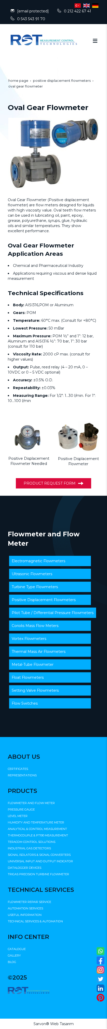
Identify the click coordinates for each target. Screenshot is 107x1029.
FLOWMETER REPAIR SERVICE (29, 902)
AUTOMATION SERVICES (25, 908)
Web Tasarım (62, 1023)
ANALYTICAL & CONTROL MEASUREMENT (37, 829)
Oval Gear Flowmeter (28, 200)
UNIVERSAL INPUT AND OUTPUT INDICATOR (40, 861)
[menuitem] (50, 561)
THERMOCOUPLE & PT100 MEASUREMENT (38, 835)
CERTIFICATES (18, 769)
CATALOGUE (17, 949)
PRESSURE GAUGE (21, 809)
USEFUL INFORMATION (25, 915)
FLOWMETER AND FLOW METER (31, 803)
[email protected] (33, 11)
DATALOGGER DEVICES (24, 868)
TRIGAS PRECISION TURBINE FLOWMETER (38, 874)
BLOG (12, 962)
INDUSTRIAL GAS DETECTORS (29, 848)
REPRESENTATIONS (22, 775)
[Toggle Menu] (95, 40)
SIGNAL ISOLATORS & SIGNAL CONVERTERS (39, 855)
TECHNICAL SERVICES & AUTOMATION (35, 921)
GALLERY (14, 955)
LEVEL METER (18, 816)
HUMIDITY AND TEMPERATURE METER (36, 822)
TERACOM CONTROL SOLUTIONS (31, 842)
